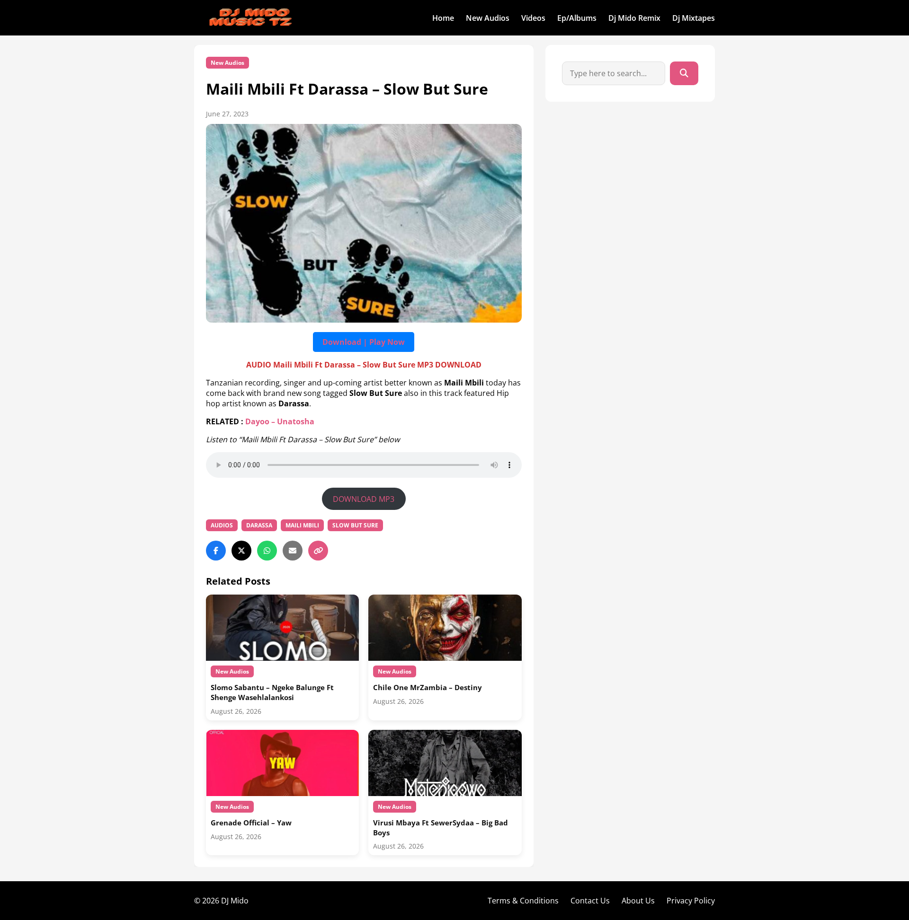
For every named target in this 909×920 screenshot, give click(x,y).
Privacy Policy (691, 900)
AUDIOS (222, 525)
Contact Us (590, 900)
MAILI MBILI (302, 525)
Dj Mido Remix (634, 18)
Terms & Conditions (523, 900)
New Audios (487, 18)
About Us (638, 900)
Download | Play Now (363, 342)
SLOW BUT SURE (355, 525)
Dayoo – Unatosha (279, 421)
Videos (533, 18)
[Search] (684, 73)
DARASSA (259, 525)
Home (443, 18)
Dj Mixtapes (693, 18)
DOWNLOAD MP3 (363, 499)
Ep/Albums (577, 18)
